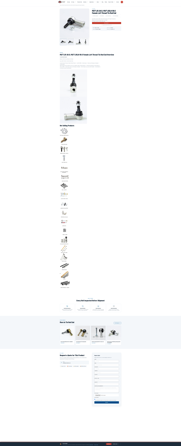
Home (60, 5)
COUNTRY (95, 374)
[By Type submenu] (75, 2)
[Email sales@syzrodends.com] (122, 2)
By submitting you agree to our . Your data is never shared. (105, 400)
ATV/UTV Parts (64, 5)
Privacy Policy (106, 400)
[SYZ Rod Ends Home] (61, 2)
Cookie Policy (91, 444)
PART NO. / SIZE (96, 378)
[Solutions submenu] (87, 2)
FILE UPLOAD (96, 393)
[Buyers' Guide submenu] (114, 2)
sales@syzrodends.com (107, 357)
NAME (95, 359)
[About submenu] (100, 2)
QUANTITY (96, 382)
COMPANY (96, 370)
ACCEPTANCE (96, 397)
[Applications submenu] (95, 2)
